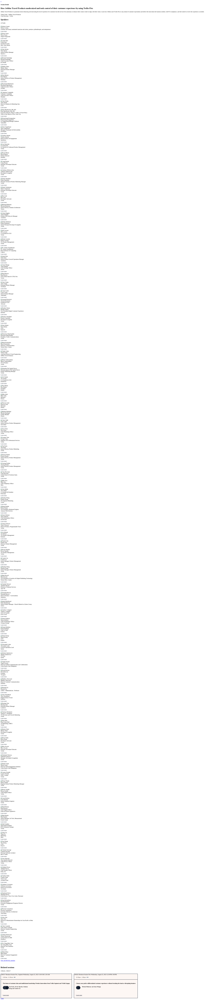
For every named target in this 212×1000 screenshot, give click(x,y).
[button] (8, 960)
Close (2, 998)
